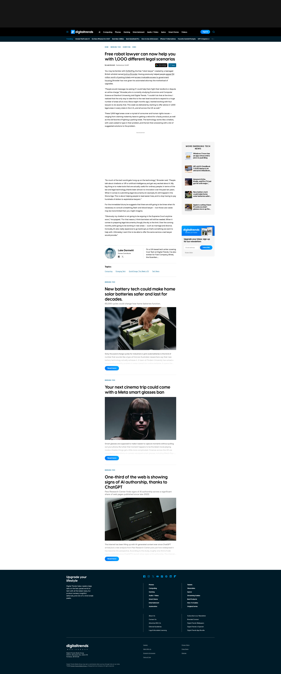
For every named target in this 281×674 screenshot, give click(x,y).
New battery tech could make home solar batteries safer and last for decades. (201, 195)
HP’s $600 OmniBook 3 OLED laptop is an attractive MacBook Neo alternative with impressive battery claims (201, 171)
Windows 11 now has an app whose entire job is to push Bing (201, 155)
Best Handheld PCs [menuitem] (132, 39)
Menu (67, 31)
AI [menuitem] (99, 32)
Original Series (192, 606)
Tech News (155, 271)
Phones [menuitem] (118, 32)
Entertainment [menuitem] (138, 32)
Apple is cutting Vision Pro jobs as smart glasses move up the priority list (202, 208)
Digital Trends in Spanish (195, 627)
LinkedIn (171, 576)
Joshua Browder (130, 74)
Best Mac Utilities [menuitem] (118, 39)
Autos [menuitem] (163, 32)
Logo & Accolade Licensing (158, 630)
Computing (108, 271)
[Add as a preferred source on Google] (161, 65)
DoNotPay (130, 71)
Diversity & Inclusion (149, 653)
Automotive (153, 606)
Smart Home (153, 599)
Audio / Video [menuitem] (152, 32)
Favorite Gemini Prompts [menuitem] (187, 39)
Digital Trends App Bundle (195, 630)
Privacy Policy (189, 252)
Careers (145, 645)
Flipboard (175, 576)
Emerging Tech (121, 271)
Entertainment (154, 603)
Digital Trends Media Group (79, 666)
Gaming (152, 592)
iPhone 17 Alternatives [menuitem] (168, 39)
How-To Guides (192, 603)
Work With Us (147, 649)
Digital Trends (78, 34)
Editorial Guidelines (155, 627)
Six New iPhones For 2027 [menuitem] (101, 39)
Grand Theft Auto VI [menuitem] (82, 39)
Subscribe (206, 247)
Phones (151, 585)
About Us (152, 616)
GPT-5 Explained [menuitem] (204, 39)
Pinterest (166, 576)
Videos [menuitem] (184, 32)
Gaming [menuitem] (127, 32)
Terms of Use (147, 657)
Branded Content (193, 619)
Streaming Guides (193, 596)
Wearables (191, 588)
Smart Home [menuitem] (173, 32)
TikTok (162, 576)
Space (189, 592)
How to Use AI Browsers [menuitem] (149, 39)
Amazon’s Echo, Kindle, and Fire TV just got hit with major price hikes (202, 182)
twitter (122, 257)
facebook (119, 257)
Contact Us (152, 619)
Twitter (153, 576)
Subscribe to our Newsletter (196, 616)
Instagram (149, 576)
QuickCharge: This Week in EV (139, 271)
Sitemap (184, 653)
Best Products (192, 599)
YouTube (157, 576)
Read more (111, 368)
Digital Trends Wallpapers (195, 623)
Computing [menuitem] (107, 32)
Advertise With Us (155, 623)
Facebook (144, 576)
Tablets (189, 585)
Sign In (205, 32)
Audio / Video (154, 596)
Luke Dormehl (111, 65)
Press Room (185, 649)
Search (213, 31)
